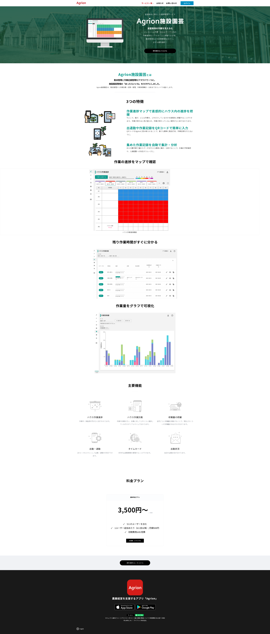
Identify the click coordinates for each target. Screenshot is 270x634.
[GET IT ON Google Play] (146, 607)
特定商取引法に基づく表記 (157, 618)
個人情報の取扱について (142, 618)
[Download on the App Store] (124, 607)
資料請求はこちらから (160, 51)
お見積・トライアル (135, 540)
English (82, 629)
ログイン (187, 3)
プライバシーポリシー (127, 618)
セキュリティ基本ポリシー (112, 618)
